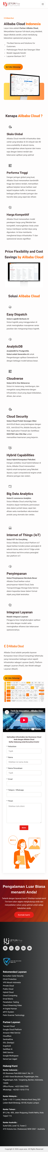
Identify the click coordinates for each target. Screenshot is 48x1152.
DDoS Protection (10, 979)
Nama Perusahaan (15, 768)
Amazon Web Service (11, 1033)
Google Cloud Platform (12, 1029)
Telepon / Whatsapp (16, 790)
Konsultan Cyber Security (13, 976)
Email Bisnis (8, 999)
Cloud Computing (10, 995)
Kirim (24, 828)
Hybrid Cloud (8, 992)
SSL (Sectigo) (8, 1042)
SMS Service (8, 1052)
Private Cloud (8, 986)
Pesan (10, 801)
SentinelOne (8, 1039)
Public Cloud (8, 989)
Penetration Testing (11, 1002)
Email (10, 779)
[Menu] (42, 4)
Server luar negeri (10, 1059)
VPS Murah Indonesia (12, 982)
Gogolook (7, 1046)
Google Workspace (10, 1056)
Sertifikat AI (7, 1049)
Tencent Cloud (9, 1026)
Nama (10, 757)
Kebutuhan (12, 746)
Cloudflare (7, 1036)
